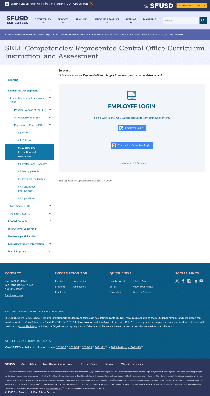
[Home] (158, 6)
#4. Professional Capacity (32, 163)
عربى (68, 3)
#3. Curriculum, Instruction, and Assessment (27, 152)
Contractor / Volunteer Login (133, 145)
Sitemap (109, 363)
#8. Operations (26, 198)
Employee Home (22, 34)
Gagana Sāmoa (80, 3)
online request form (179, 322)
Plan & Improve (17, 251)
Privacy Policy (89, 363)
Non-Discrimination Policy (58, 363)
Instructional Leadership (22, 228)
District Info (43, 19)
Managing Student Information (26, 243)
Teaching (81, 19)
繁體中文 (35, 3)
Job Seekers (79, 286)
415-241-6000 (13, 288)
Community (79, 280)
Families (59, 280)
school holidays (28, 326)
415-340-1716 (60, 322)
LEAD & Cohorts (17, 221)
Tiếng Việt (48, 3)
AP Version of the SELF (27, 117)
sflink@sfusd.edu (34, 322)
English (14, 3)
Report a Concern (142, 292)
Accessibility (28, 363)
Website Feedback (132, 363)
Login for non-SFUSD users (132, 162)
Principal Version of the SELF (30, 109)
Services (63, 19)
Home (8, 34)
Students (60, 286)
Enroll (113, 286)
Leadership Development (23, 90)
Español (25, 3)
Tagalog (59, 3)
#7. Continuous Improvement (26, 188)
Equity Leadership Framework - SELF (68, 34)
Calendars (115, 292)
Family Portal (117, 280)
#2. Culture (24, 140)
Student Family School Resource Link (36, 317)
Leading (131, 19)
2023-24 (74, 347)
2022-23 (87, 347)
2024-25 (61, 347)
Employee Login (189, 5)
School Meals (140, 280)
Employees (61, 292)
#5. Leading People (28, 171)
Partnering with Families (22, 236)
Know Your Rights (143, 286)
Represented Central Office (109, 34)
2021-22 (100, 347)
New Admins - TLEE (21, 205)
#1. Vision (23, 132)
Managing (149, 19)
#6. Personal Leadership (31, 178)
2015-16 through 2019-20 (126, 347)
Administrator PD (20, 213)
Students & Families (107, 19)
